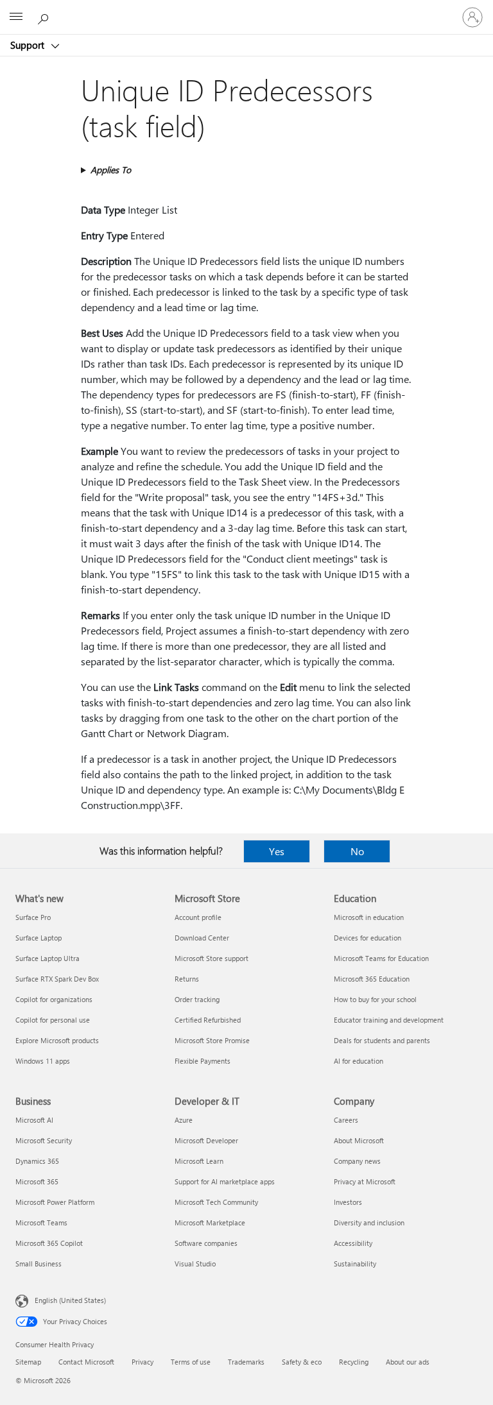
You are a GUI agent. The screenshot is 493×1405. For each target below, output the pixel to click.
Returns (187, 979)
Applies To (111, 170)
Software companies (206, 1243)
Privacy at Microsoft (364, 1181)
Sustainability (355, 1263)
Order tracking (197, 999)
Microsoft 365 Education (372, 979)
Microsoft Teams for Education (381, 958)
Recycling (353, 1362)
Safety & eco (302, 1362)
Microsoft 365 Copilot (49, 1243)
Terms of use (191, 1362)
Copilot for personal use (52, 1020)
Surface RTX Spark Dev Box (57, 979)
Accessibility (353, 1243)
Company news (357, 1161)
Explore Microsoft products (57, 1040)
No (357, 851)
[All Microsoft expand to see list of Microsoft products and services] (16, 17)
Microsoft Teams (41, 1222)
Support (28, 44)
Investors (348, 1202)
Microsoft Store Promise (212, 1040)
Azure (184, 1120)
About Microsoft (359, 1140)
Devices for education (367, 937)
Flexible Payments (202, 1061)
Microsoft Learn (199, 1161)
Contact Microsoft (86, 1362)
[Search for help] (45, 16)
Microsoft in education (369, 917)
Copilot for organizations (53, 999)
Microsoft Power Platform (54, 1202)
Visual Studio (195, 1263)
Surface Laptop (38, 937)
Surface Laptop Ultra (47, 958)
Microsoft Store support (211, 958)
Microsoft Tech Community (216, 1202)
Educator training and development (389, 1020)
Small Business (38, 1263)
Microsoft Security (43, 1140)
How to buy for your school (375, 999)
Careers (346, 1120)
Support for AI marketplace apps (225, 1181)
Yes (276, 851)
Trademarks (246, 1362)
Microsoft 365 (36, 1181)
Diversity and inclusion (369, 1222)
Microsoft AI (34, 1120)
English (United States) (70, 1300)
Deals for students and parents (382, 1040)
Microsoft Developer (206, 1140)
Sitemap (28, 1362)
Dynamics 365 (37, 1161)
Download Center (202, 937)
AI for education (358, 1061)
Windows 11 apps (42, 1061)
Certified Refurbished (208, 1020)
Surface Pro (33, 917)
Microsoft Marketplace (210, 1222)
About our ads (407, 1362)
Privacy (142, 1362)
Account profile (198, 917)
